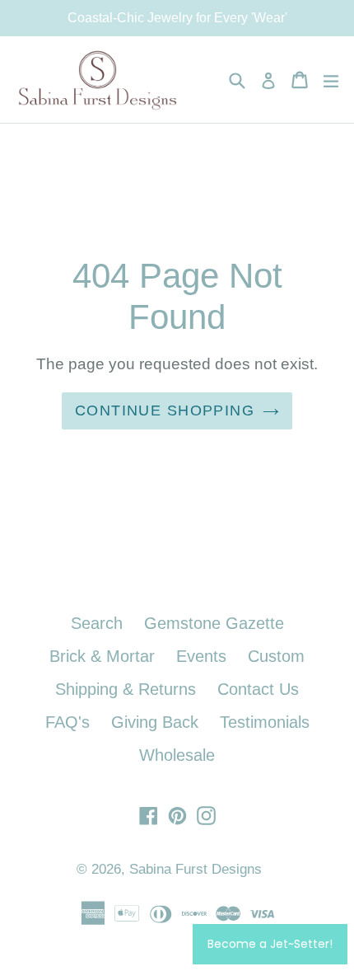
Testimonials (265, 722)
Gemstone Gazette (214, 623)
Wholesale (177, 755)
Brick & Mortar (102, 656)
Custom (276, 656)
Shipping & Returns (125, 689)
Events (201, 656)
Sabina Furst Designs (195, 869)
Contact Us (258, 689)
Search (97, 623)
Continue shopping (164, 410)
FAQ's (67, 722)
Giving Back (154, 722)
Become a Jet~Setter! (270, 944)
